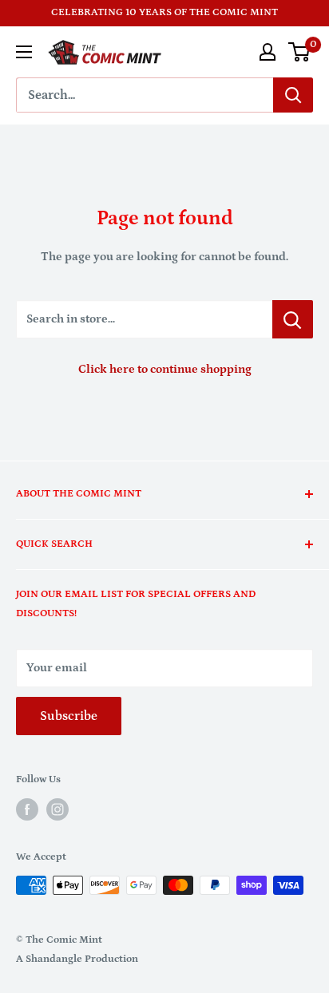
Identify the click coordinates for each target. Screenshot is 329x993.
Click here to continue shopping (165, 369)
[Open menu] (24, 51)
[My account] (267, 52)
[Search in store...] (292, 319)
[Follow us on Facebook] (27, 809)
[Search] (293, 95)
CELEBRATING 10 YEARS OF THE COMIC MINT (164, 12)
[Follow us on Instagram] (57, 809)
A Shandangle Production (77, 959)
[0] (300, 51)
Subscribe (68, 716)
